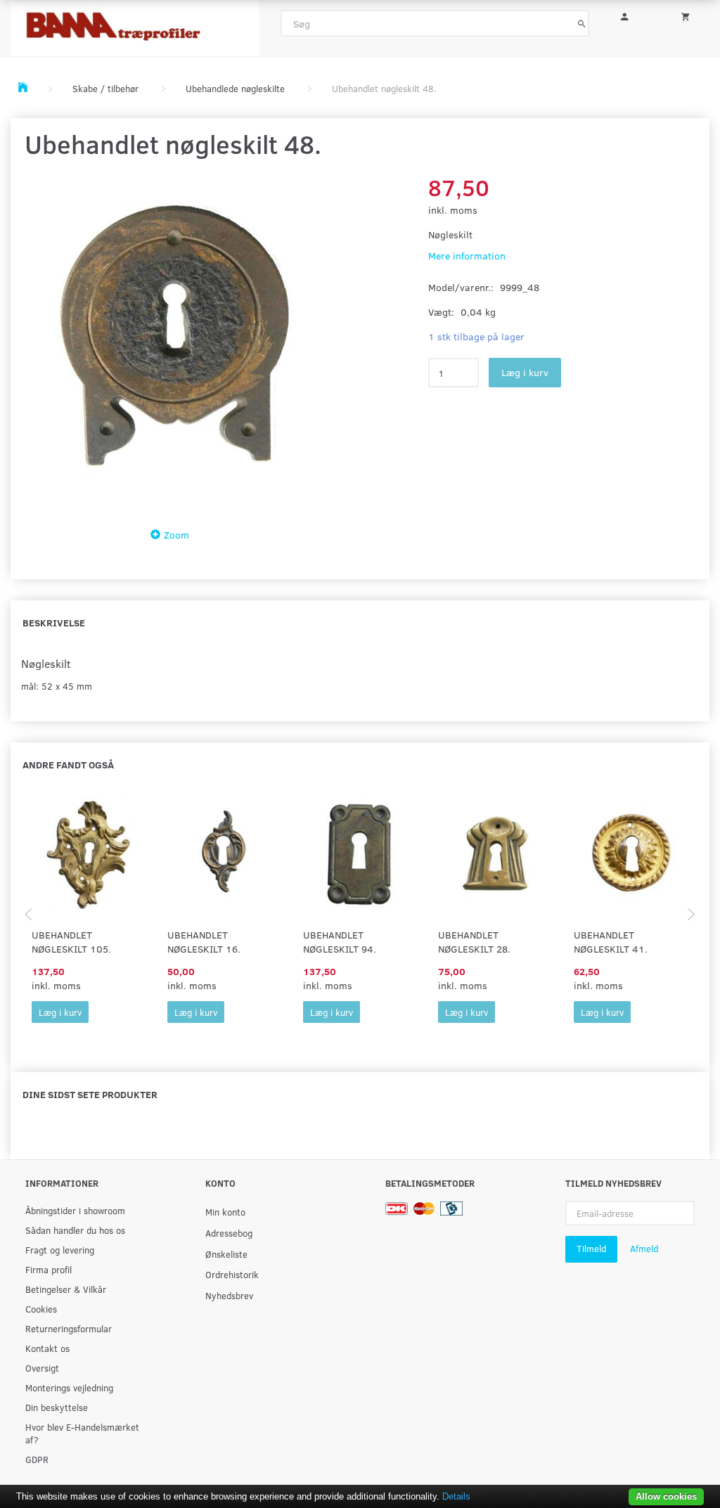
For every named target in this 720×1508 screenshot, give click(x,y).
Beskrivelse (53, 622)
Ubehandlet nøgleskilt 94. (339, 941)
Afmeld (644, 1248)
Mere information (467, 255)
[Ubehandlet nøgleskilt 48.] (174, 339)
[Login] (629, 15)
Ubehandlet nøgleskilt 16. (203, 941)
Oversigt (42, 1368)
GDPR (37, 1459)
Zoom (176, 534)
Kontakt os (47, 1348)
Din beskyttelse (56, 1407)
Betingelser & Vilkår (65, 1289)
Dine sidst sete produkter (90, 1094)
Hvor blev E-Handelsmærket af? (82, 1433)
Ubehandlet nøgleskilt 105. (71, 941)
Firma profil (48, 1269)
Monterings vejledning (69, 1387)
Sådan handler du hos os (75, 1230)
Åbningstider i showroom (75, 1210)
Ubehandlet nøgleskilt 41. (611, 941)
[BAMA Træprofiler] (135, 24)
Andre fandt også (68, 764)
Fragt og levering (59, 1250)
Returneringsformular (68, 1328)
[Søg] (582, 23)
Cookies (41, 1309)
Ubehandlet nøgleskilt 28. (474, 941)
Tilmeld (591, 1248)
